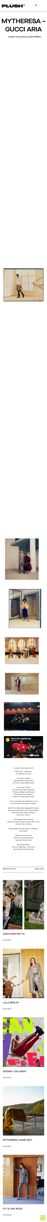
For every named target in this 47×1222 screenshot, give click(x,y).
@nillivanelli (31, 792)
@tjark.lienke (29, 783)
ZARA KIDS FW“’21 (14, 933)
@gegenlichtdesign (32, 808)
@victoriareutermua (26, 838)
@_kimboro (29, 794)
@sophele (30, 790)
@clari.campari (31, 803)
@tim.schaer (30, 797)
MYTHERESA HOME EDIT (17, 1140)
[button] (36, 5)
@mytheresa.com (25, 774)
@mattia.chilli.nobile (26, 781)
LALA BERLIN (10, 1002)
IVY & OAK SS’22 (12, 1208)
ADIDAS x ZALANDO (14, 1071)
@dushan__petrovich (27, 847)
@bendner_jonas (31, 801)
